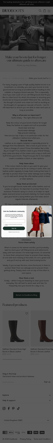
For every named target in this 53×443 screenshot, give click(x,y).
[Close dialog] (50, 207)
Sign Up (14, 228)
